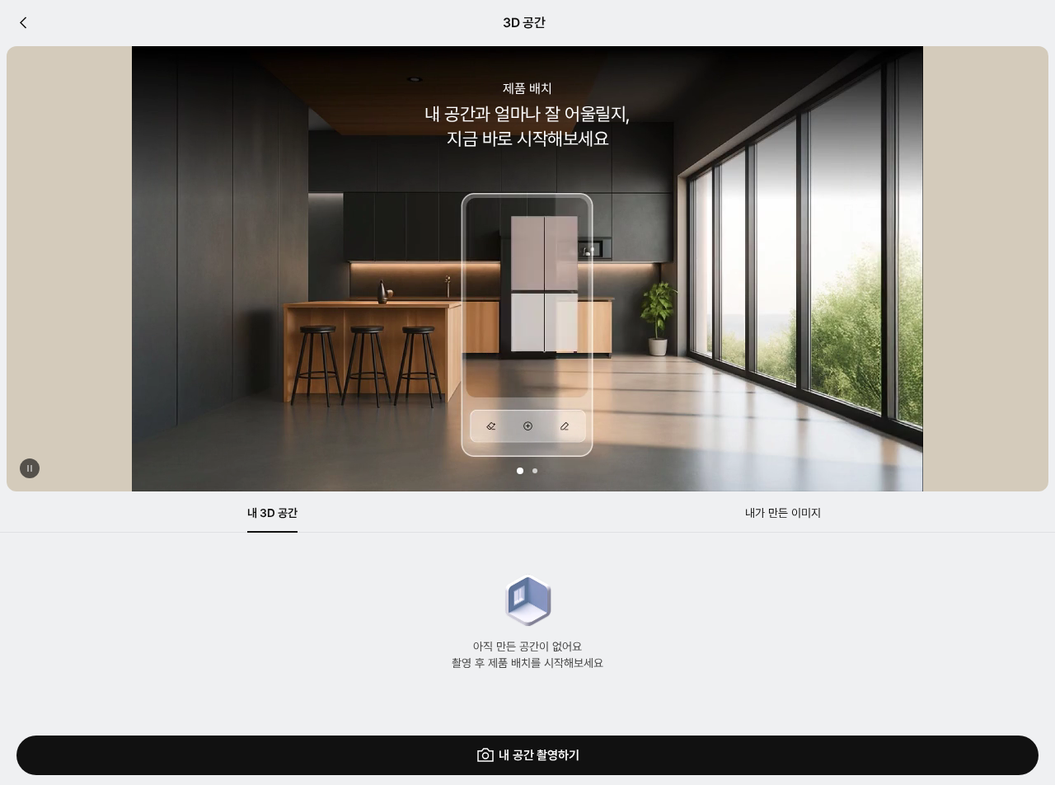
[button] (520, 471)
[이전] (23, 23)
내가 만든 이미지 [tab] (783, 512)
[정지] (29, 468)
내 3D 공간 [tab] (272, 512)
